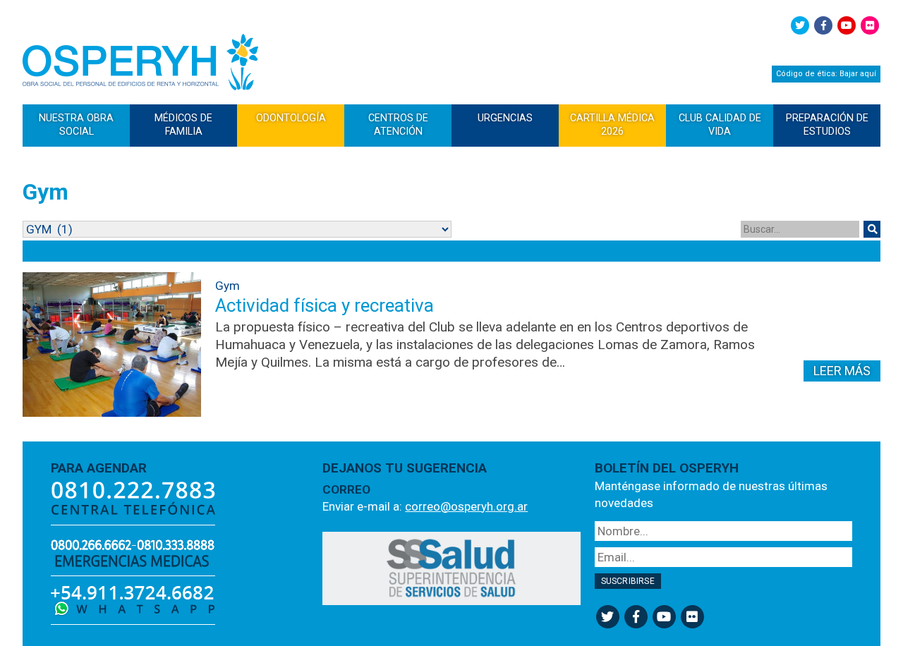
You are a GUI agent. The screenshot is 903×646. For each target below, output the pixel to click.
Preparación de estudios (827, 124)
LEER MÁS (842, 370)
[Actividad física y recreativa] (112, 345)
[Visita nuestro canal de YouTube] (846, 25)
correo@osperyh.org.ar (466, 506)
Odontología (291, 117)
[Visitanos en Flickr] (870, 25)
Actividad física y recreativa (324, 305)
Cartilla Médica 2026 (612, 124)
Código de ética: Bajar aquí (826, 73)
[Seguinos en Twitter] (800, 25)
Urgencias (505, 117)
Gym (227, 286)
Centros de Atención (398, 124)
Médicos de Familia (183, 124)
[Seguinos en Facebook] (823, 25)
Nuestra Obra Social (76, 124)
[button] (871, 229)
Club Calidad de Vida (720, 124)
